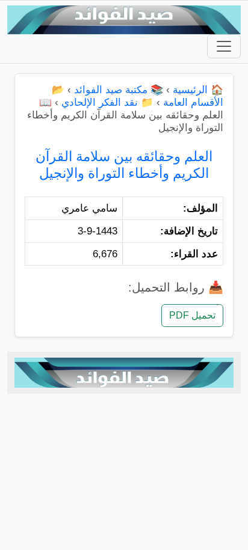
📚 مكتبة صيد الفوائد (118, 90)
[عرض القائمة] (224, 46)
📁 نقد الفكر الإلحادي (107, 102)
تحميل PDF (192, 315)
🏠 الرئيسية (198, 90)
